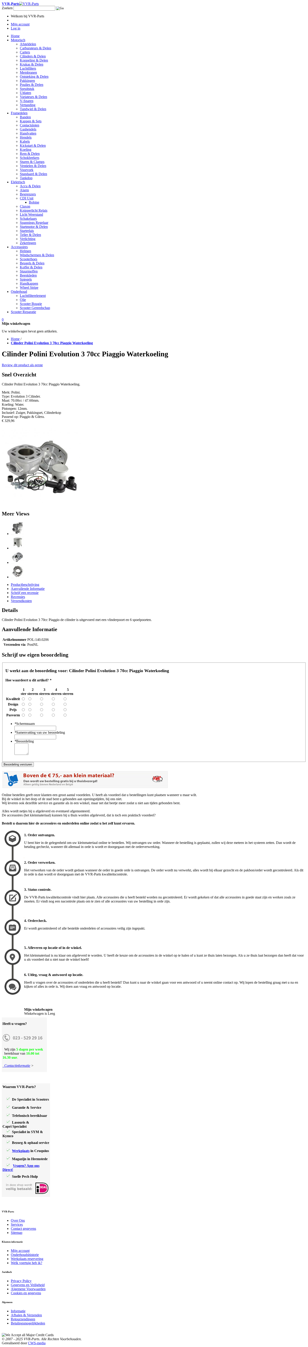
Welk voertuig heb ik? (26, 1263)
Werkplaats (21, 1151)
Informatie (18, 1311)
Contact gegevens (23, 1228)
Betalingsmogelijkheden (28, 1323)
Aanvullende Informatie (28, 589)
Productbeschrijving (25, 584)
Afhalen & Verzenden (26, 1315)
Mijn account (20, 1251)
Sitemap (16, 1233)
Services (17, 1224)
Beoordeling (24, 741)
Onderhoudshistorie (25, 1255)
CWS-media (37, 1343)
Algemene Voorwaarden (28, 1289)
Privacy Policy (21, 1281)
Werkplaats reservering (27, 1259)
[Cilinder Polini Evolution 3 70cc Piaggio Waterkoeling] (17, 534)
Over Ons (18, 1220)
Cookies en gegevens (26, 1293)
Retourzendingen (23, 1319)
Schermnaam (24, 724)
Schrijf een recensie (25, 593)
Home (15, 339)
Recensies (18, 597)
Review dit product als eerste (22, 365)
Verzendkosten (21, 601)
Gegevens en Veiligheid (28, 1285)
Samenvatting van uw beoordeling (39, 732)
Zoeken (7, 8)
